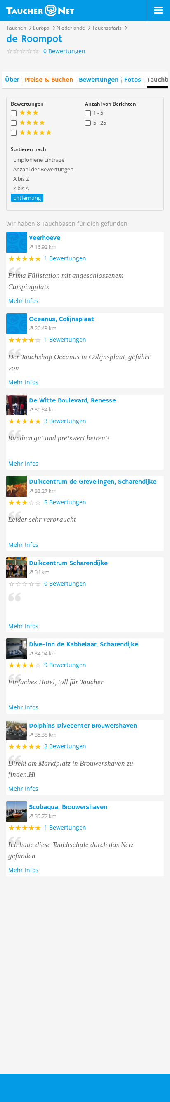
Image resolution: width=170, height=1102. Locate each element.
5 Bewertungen (65, 502)
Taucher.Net (55, 1087)
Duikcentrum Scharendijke (68, 563)
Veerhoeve (44, 238)
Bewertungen (98, 80)
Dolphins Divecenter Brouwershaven (83, 726)
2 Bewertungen (65, 746)
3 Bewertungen (65, 420)
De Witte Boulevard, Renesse (72, 401)
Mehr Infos (23, 301)
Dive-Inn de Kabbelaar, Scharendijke (83, 645)
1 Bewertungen (65, 258)
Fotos (132, 80)
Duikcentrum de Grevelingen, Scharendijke (92, 482)
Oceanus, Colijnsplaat (61, 319)
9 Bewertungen (65, 664)
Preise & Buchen (49, 80)
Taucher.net (40, 10)
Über (12, 80)
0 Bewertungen (65, 583)
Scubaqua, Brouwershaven (68, 807)
